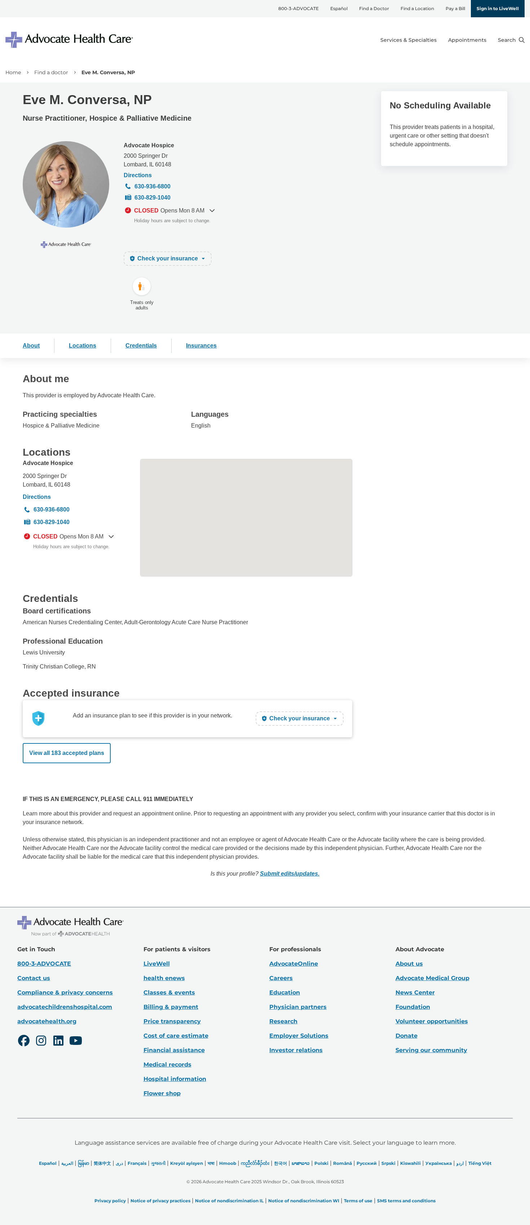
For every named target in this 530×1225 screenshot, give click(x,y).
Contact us (33, 978)
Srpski (388, 1163)
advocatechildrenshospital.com (64, 1006)
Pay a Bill (455, 8)
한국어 (280, 1163)
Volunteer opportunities (432, 1021)
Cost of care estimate (175, 1035)
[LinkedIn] (58, 1041)
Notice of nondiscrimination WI (303, 1200)
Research (283, 1021)
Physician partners (298, 1006)
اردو (460, 1163)
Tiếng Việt (479, 1163)
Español (339, 8)
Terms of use (358, 1200)
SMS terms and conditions (406, 1200)
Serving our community (431, 1050)
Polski (321, 1163)
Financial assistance (174, 1050)
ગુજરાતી (158, 1163)
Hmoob (227, 1163)
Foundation (413, 1006)
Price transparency (172, 1021)
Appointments (467, 40)
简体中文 (102, 1163)
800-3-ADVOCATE (298, 8)
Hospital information (174, 1079)
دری (119, 1163)
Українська (438, 1163)
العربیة (67, 1163)
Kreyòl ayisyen (186, 1163)
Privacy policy (110, 1200)
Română (342, 1163)
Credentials (141, 346)
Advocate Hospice (149, 145)
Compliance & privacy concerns (65, 992)
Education (284, 992)
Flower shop (162, 1093)
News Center (415, 992)
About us (409, 963)
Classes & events (169, 992)
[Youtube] (75, 1041)
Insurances (201, 346)
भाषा (211, 1163)
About (31, 346)
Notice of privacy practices (160, 1200)
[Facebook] (24, 1041)
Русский (367, 1163)
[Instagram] (41, 1041)
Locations (82, 346)
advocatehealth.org (46, 1021)
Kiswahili (410, 1163)
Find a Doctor (374, 8)
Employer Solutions (298, 1035)
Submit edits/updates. (289, 874)
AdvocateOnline (293, 963)
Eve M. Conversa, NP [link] (108, 72)
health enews (164, 978)
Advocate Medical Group (432, 978)
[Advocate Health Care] (70, 39)
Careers (281, 978)
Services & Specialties (408, 40)
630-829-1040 (152, 198)
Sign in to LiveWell (498, 8)
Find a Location (417, 8)
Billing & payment (170, 1006)
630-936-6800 (152, 186)
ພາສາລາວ (301, 1163)
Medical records (167, 1064)
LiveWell (156, 963)
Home (13, 72)
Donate (407, 1035)
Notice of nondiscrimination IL (229, 1200)
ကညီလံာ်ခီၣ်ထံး (255, 1163)
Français (137, 1163)
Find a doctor (51, 72)
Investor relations (296, 1050)
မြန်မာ (83, 1163)
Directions (138, 175)
